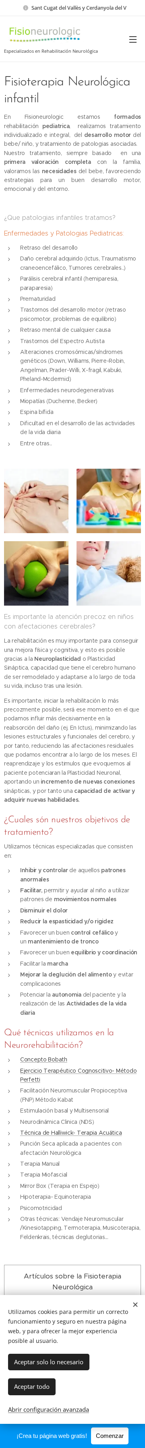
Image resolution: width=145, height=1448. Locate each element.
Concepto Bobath (43, 1059)
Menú (133, 39)
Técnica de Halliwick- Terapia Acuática (71, 1132)
